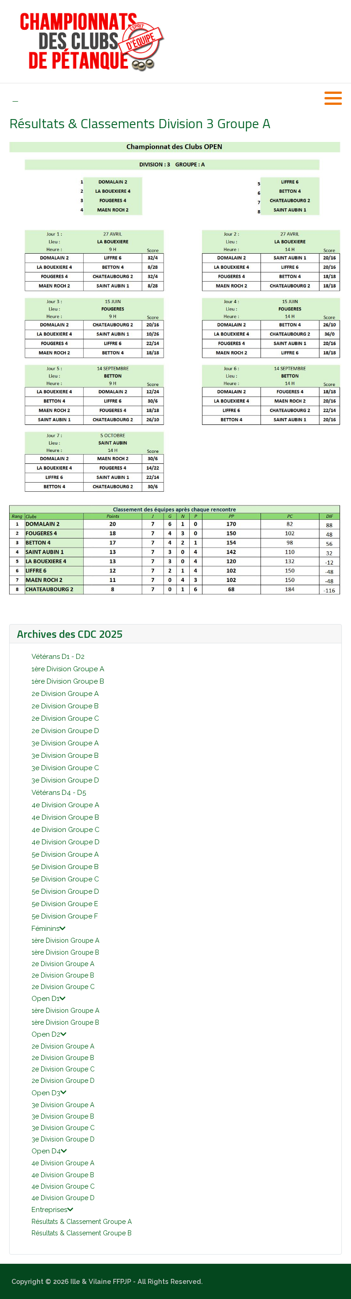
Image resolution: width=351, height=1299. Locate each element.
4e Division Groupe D (66, 842)
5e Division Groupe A (65, 854)
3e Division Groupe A (65, 743)
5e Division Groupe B (65, 867)
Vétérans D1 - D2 (58, 656)
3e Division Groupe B (65, 755)
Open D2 (46, 1034)
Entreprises (49, 1210)
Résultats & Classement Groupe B (82, 1233)
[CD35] (15, 98)
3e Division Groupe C (65, 768)
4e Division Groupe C (66, 830)
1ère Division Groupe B (68, 681)
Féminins (45, 928)
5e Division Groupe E (65, 904)
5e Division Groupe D (65, 891)
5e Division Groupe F (65, 916)
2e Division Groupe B (65, 706)
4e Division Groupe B (65, 817)
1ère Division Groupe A (68, 669)
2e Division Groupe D (65, 731)
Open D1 (45, 999)
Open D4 (46, 1151)
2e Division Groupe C (65, 718)
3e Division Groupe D (65, 780)
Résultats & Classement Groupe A (82, 1221)
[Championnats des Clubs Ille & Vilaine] (91, 41)
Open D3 (46, 1093)
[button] (333, 98)
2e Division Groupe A (65, 694)
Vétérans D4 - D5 (59, 792)
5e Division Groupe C (65, 879)
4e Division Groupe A (65, 805)
